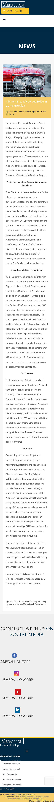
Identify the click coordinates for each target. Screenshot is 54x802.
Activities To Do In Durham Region (24, 601)
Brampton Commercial (12, 784)
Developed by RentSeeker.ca (41, 801)
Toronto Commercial (11, 763)
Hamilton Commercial (12, 779)
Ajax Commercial (10, 774)
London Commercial (11, 769)
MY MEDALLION (14, 11)
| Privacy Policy (12, 796)
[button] (4, 20)
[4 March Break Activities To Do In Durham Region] (27, 80)
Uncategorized (32, 111)
